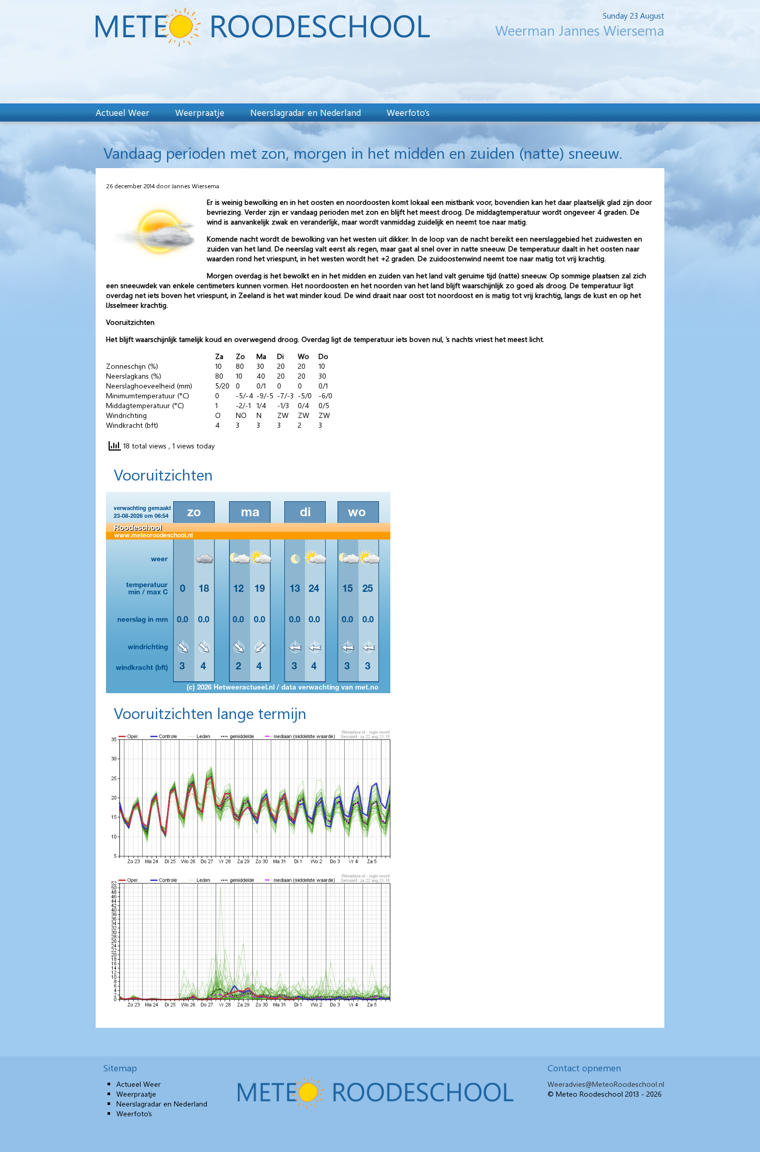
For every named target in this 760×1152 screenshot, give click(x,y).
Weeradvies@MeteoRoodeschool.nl (606, 1084)
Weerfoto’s (408, 112)
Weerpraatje (199, 112)
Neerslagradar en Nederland (305, 112)
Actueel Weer (122, 112)
